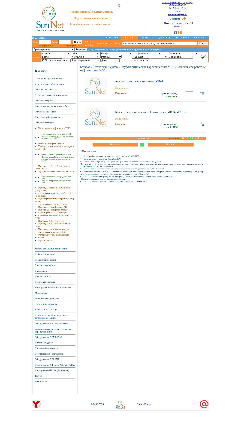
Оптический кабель (44, 89)
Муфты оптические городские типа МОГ (56, 171)
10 (183, 138)
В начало (115, 144)
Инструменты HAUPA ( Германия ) (52, 370)
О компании (112, 37)
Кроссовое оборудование (47, 117)
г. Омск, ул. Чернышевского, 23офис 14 (178, 24)
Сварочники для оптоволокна (49, 78)
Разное (41, 237)
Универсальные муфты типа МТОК (56, 155)
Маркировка (41, 293)
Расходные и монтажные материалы (53, 287)
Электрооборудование (46, 304)
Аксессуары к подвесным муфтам (53, 212)
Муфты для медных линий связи (51, 248)
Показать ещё (143, 138)
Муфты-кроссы (45, 240)
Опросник (200, 37)
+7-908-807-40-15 (177, 5)
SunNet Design (144, 404)
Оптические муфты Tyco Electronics (54, 235)
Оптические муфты (44, 122)
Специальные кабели (45, 265)
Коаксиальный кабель (45, 259)
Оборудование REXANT (47, 359)
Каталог (129, 37)
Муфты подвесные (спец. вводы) (52, 210)
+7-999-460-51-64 (177, 8)
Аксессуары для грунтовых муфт (53, 204)
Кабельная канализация (46, 309)
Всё (203, 138)
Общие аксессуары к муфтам (51, 143)
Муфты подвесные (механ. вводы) (53, 229)
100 (197, 138)
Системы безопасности (46, 348)
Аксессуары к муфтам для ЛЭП (52, 232)
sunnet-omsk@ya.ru (177, 14)
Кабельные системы (45, 281)
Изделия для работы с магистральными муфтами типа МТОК (57, 137)
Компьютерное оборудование (50, 353)
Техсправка (182, 37)
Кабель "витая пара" (45, 254)
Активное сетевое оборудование (51, 95)
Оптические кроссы (45, 100)
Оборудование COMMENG (48, 337)
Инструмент (41, 271)
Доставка (164, 37)
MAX (177, 11)
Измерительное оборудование (50, 84)
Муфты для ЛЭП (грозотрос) (51, 221)
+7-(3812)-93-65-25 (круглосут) (177, 2)
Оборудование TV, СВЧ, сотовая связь (54, 323)
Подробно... (122, 88)
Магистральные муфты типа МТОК (54, 128)
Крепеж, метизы (43, 276)
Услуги (38, 375)
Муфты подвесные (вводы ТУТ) (52, 207)
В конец (170, 144)
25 (187, 138)
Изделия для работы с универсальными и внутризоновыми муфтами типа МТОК (57, 159)
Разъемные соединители (47, 298)
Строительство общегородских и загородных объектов (51, 316)
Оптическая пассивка (45, 111)
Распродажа (41, 381)
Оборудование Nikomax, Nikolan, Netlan (55, 365)
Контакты (147, 37)
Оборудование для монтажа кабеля (52, 106)
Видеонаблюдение (44, 342)
